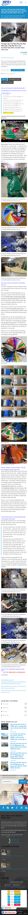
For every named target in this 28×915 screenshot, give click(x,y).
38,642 (17, 904)
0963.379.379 (4, 836)
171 (17, 899)
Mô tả (4, 79)
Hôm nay (12, 894)
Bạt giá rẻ (5, 711)
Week (12, 896)
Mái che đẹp (5, 707)
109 (17, 896)
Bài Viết (20, 913)
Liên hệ (25, 913)
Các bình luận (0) (7, 82)
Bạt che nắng (6, 715)
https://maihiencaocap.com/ (7, 680)
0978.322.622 (16, 885)
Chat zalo (8, 908)
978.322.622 (12, 836)
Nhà (2, 16)
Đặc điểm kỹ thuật (14, 79)
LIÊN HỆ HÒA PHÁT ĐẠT (17, 882)
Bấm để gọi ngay (10, 912)
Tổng (12, 904)
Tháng (12, 899)
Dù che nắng (5, 704)
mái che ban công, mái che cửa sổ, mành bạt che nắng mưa (14, 869)
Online (12, 891)
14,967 (17, 902)
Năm (12, 902)
